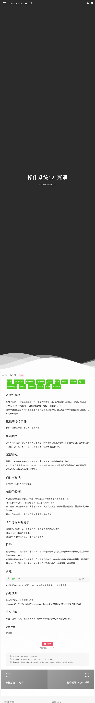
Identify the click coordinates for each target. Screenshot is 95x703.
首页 (30, 3)
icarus (40, 386)
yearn (49, 381)
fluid (48, 386)
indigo (73, 381)
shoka (65, 381)
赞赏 (49, 644)
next (9, 381)
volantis (40, 381)
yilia (57, 381)
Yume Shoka (16, 3)
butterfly (30, 381)
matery (31, 386)
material (56, 386)
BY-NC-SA (50, 662)
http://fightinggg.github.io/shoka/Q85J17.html (37, 659)
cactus (22, 386)
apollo (82, 381)
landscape (12, 386)
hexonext (18, 381)
